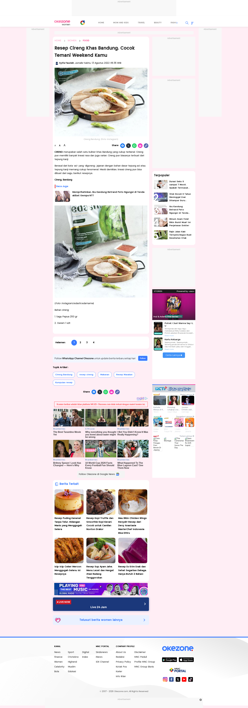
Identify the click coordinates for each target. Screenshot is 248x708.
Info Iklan (121, 676)
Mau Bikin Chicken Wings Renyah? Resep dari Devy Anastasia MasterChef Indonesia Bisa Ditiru (132, 525)
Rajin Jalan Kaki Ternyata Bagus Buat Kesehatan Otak (180, 235)
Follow (143, 358)
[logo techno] (62, 22)
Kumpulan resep (63, 383)
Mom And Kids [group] (121, 23)
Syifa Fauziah (66, 63)
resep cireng (86, 375)
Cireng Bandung (63, 375)
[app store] (186, 659)
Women (58, 662)
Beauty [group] (157, 23)
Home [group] (101, 23)
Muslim (71, 667)
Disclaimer (140, 652)
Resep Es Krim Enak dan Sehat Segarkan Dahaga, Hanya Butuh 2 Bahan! (132, 570)
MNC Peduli (140, 657)
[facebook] (171, 679)
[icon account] (57, 63)
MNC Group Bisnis (144, 667)
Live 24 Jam (98, 607)
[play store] (169, 659)
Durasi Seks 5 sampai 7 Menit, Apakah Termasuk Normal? (178, 185)
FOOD (86, 41)
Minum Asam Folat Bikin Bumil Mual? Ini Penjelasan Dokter (180, 222)
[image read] (62, 196)
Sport (71, 652)
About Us (121, 652)
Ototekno (73, 657)
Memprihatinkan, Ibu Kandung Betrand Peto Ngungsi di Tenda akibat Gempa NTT (108, 194)
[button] (177, 22)
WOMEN (72, 41)
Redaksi (120, 657)
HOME (58, 41)
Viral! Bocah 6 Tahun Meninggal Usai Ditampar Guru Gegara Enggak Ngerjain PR (180, 197)
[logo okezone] (177, 648)
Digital (85, 652)
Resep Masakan (124, 375)
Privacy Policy (123, 662)
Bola (56, 671)
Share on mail (140, 145)
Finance (58, 657)
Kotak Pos (121, 667)
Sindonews (102, 652)
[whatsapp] (134, 145)
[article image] (161, 184)
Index (85, 657)
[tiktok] (190, 679)
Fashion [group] (175, 23)
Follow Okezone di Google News (97, 474)
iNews (99, 657)
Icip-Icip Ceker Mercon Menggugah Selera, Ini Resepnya (68, 570)
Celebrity (59, 667)
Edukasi (72, 671)
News (57, 652)
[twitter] (178, 679)
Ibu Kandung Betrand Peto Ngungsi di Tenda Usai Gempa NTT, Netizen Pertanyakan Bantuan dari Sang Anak (180, 210)
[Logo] (82, 22)
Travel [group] (141, 23)
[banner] (101, 594)
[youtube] (184, 679)
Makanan (104, 375)
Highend (72, 662)
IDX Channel (102, 662)
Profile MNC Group (144, 662)
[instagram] (165, 679)
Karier (119, 671)
